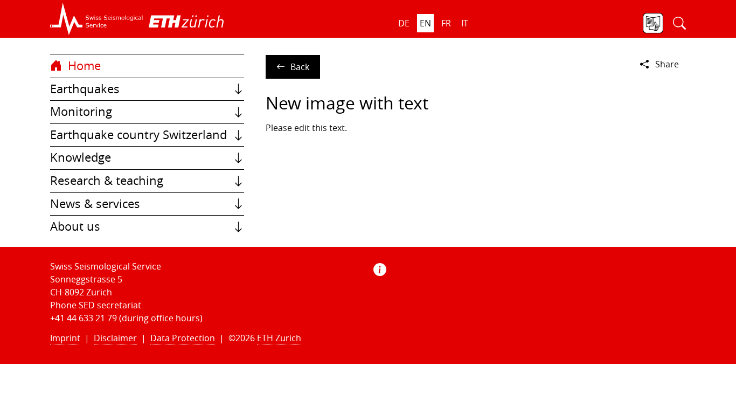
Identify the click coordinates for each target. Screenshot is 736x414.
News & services (95, 204)
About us (75, 226)
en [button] (425, 23)
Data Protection (182, 338)
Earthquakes (85, 89)
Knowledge (80, 157)
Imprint (65, 338)
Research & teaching (106, 180)
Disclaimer (115, 338)
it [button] (464, 23)
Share (667, 64)
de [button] (403, 23)
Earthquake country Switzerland (138, 135)
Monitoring (81, 112)
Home (83, 66)
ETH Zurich (279, 338)
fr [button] (446, 23)
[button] (96, 19)
